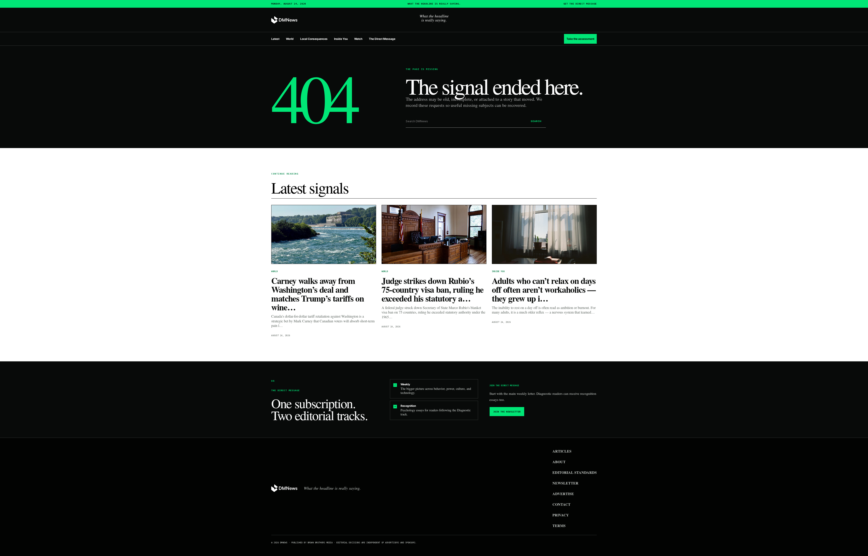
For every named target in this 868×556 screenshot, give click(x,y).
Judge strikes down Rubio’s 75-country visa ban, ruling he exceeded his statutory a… (433, 289)
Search (536, 121)
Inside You (341, 39)
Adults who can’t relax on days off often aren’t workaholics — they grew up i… (544, 289)
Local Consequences (314, 39)
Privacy (560, 515)
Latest (275, 39)
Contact (561, 504)
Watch (358, 39)
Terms (559, 525)
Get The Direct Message (580, 4)
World (290, 39)
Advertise (563, 493)
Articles (561, 451)
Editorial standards (574, 472)
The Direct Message (382, 39)
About (559, 461)
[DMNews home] (284, 20)
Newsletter (565, 483)
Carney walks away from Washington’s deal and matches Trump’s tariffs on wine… (317, 293)
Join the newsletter (507, 411)
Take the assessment (580, 39)
